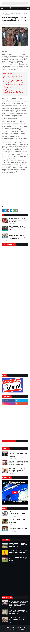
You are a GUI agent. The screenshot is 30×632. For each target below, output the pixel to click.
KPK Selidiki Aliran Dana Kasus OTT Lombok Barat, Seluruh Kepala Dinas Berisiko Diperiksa (18, 611)
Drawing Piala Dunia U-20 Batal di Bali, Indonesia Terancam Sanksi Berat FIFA (18, 551)
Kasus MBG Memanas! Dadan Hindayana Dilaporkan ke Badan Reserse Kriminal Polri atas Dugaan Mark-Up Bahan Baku (18, 236)
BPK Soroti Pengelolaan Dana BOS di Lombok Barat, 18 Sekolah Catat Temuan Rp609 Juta (18, 470)
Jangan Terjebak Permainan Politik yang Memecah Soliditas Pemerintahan (17, 521)
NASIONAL (8, 13)
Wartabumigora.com (7, 23)
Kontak (7, 627)
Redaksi (12, 627)
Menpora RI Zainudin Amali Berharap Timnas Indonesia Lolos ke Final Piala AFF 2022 (18, 559)
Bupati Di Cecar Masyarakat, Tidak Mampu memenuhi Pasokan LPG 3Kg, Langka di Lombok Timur (18, 528)
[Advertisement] (15, 189)
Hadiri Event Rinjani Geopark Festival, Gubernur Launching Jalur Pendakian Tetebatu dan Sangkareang (18, 462)
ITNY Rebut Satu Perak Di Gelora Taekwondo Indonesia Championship (12, 77)
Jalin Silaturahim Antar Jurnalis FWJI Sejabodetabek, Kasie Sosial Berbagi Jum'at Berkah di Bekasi (14, 86)
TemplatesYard (16, 629)
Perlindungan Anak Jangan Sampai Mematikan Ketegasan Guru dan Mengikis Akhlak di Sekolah (17, 513)
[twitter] (21, 400)
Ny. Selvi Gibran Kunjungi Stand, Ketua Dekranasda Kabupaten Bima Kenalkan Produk (18, 220)
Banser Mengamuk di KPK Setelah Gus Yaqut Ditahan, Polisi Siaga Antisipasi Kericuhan (18, 228)
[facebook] (8, 400)
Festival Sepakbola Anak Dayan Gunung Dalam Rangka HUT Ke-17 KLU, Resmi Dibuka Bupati (18, 545)
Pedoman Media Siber (20, 627)
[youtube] (21, 403)
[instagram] (8, 403)
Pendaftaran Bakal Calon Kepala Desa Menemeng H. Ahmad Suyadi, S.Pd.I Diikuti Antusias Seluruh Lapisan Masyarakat (18, 454)
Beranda (3, 13)
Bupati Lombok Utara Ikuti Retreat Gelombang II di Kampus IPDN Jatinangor (13, 81)
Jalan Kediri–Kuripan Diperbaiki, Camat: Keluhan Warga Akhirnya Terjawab (17, 619)
